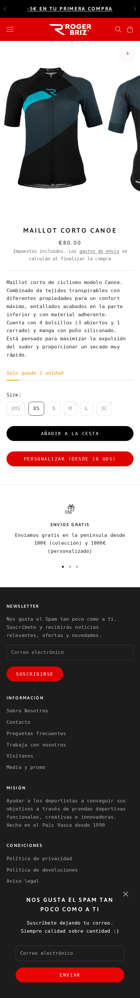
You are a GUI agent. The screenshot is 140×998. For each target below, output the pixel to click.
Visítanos (20, 756)
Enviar (70, 975)
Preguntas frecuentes (36, 733)
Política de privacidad (39, 859)
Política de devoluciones (42, 870)
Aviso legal (23, 881)
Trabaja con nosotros (36, 745)
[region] (70, 529)
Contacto (18, 722)
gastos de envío (99, 251)
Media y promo (26, 767)
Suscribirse (35, 674)
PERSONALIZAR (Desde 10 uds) (70, 458)
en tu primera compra (70, 8)
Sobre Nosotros (27, 711)
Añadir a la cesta (70, 433)
